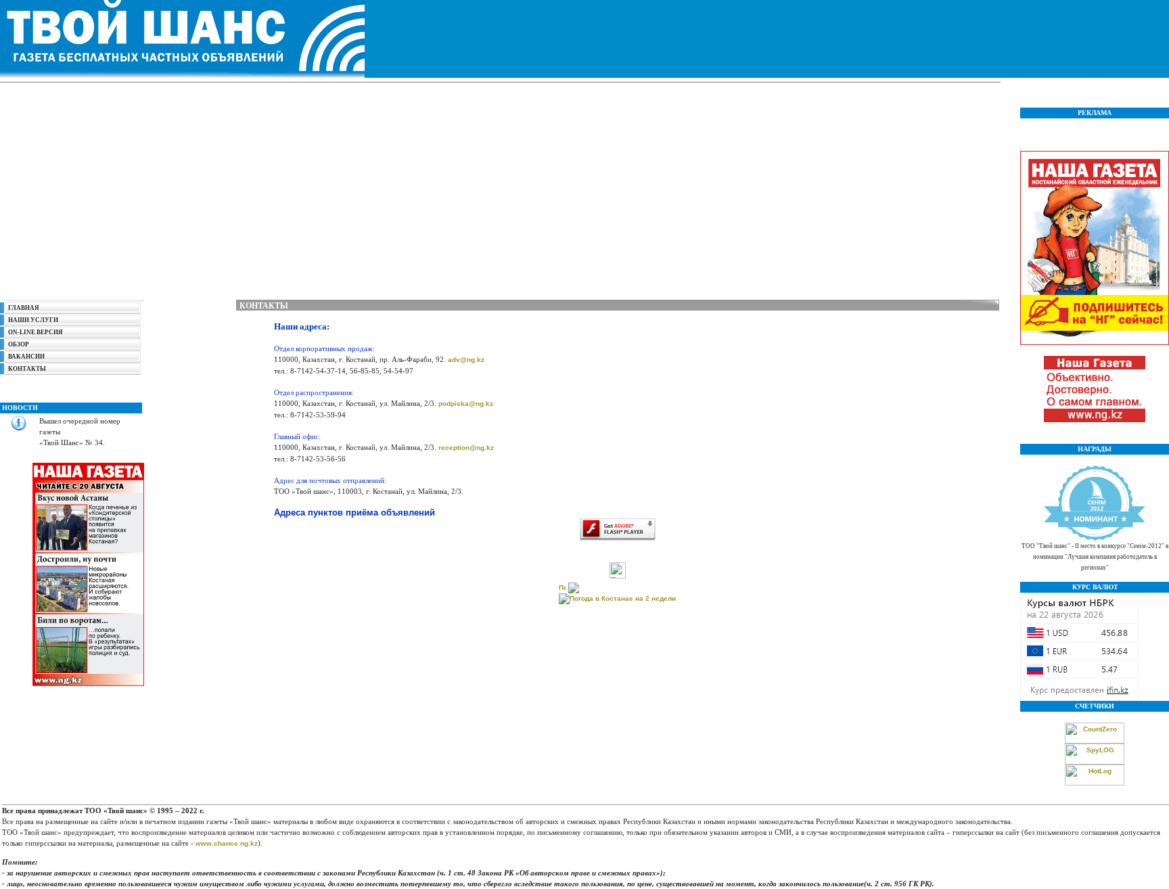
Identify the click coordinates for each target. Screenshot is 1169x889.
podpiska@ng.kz (465, 403)
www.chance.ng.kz (227, 843)
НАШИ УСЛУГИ (33, 320)
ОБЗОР (18, 344)
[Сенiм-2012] (1094, 538)
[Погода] (569, 585)
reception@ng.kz (466, 447)
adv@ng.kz (466, 359)
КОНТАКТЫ (27, 368)
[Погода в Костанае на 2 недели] (617, 596)
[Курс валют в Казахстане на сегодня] (1079, 698)
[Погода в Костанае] (618, 576)
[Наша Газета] (1094, 420)
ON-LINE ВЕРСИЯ (33, 332)
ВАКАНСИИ (26, 356)
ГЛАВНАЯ (23, 307)
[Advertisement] (500, 187)
